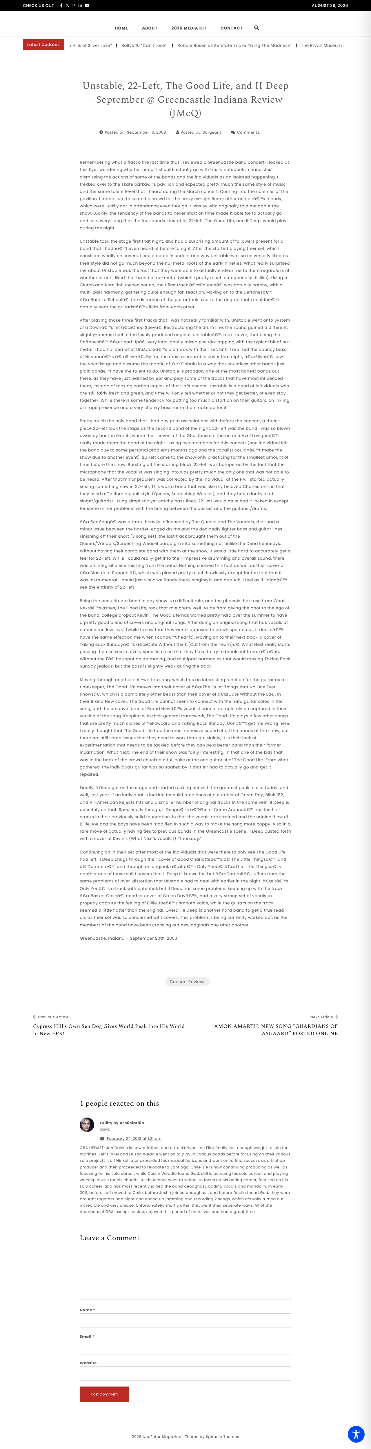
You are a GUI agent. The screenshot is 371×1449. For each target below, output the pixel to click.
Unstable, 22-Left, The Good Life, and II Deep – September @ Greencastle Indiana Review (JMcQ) (185, 100)
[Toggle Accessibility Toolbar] (356, 1434)
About (150, 28)
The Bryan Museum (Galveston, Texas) (322, 45)
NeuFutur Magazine (162, 1436)
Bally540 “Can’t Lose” (124, 45)
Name (87, 1310)
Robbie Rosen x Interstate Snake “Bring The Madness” (214, 45)
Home (121, 28)
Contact (232, 28)
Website (88, 1363)
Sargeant (212, 132)
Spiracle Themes (222, 1436)
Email (87, 1336)
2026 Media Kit (189, 28)
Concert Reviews (187, 982)
